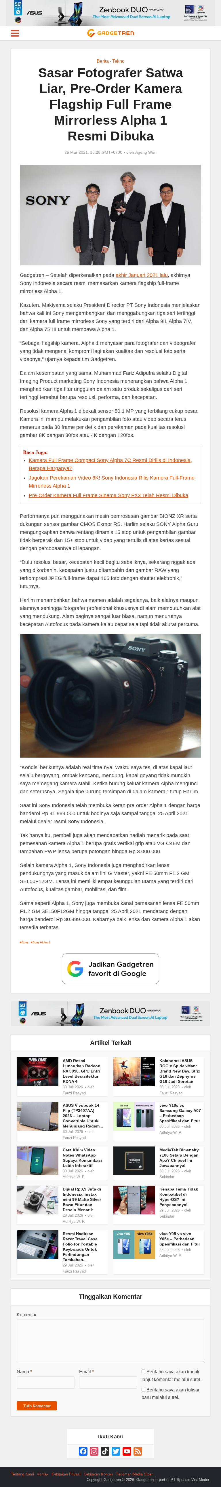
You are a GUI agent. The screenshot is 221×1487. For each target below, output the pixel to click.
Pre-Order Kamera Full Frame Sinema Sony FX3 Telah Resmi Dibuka (108, 495)
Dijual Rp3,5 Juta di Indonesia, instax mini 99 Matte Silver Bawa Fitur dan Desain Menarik (82, 1199)
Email (86, 1371)
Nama (24, 1371)
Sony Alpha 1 (41, 942)
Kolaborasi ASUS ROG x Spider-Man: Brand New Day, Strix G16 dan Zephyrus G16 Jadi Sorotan (179, 1071)
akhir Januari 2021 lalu (142, 275)
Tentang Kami (22, 1474)
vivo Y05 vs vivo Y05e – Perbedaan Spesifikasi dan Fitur (179, 1238)
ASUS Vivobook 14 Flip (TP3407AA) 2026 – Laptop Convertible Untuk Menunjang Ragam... (83, 1115)
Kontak (43, 1474)
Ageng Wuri (146, 152)
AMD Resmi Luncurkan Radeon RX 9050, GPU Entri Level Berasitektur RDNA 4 (81, 1071)
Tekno (118, 61)
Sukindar (166, 1177)
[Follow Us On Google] (110, 968)
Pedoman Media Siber (134, 1474)
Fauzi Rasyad (74, 1093)
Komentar (27, 1314)
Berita (103, 61)
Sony (25, 942)
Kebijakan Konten (98, 1474)
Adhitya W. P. (170, 1132)
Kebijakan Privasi (66, 1474)
